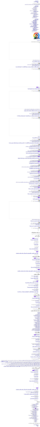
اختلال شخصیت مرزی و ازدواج (10, 360)
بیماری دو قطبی (4, 361)
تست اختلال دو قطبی (25, 362)
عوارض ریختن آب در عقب (12, 364)
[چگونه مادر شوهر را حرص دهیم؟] (35, 223)
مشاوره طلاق (34, 65)
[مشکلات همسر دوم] (37, 176)
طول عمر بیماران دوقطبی (10, 363)
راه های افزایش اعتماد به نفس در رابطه (34, 363)
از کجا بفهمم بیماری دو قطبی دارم (4, 360)
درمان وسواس (35, 15)
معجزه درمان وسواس (12, 365)
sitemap (37, 425)
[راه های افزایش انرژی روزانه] (34, 378)
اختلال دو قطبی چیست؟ (34, 278)
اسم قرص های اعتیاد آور (37, 361)
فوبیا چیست (22, 365)
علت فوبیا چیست (22, 364)
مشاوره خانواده (36, 6)
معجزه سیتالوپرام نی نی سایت (37, 366)
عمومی (37, 87)
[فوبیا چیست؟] (38, 339)
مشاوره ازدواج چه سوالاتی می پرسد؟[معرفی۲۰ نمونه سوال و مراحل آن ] (28, 115)
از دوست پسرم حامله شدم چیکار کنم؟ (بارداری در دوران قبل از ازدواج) (29, 158)
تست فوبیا (21, 362)
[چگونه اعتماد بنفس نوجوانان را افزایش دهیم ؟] (32, 391)
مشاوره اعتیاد (35, 281)
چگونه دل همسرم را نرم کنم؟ (35, 220)
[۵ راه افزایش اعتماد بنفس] (34, 396)
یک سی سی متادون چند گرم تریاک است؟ (31, 282)
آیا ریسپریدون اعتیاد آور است (15, 360)
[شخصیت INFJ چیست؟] (24, 135)
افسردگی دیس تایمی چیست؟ (35, 356)
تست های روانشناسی (35, 16)
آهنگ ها (37, 403)
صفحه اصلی (36, 5)
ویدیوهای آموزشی (36, 1)
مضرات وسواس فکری (36, 351)
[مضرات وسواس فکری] (36, 349)
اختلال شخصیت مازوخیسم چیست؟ (32, 287)
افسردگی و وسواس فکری (19, 361)
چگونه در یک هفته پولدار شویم (24, 366)
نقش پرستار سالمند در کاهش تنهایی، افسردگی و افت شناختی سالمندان (27, 253)
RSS (37, 2)
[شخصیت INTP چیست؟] (24, 59)
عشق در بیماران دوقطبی (37, 364)
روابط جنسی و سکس (35, 109)
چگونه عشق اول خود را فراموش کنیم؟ (34, 88)
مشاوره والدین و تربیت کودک (33, 10)
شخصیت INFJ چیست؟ (36, 137)
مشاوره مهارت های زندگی (34, 13)
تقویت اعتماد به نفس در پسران (16, 362)
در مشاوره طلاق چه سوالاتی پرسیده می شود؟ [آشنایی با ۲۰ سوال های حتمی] (28, 66)
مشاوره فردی (35, 25)
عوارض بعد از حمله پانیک (17, 364)
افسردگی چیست (14, 361)
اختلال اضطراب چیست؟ (34, 239)
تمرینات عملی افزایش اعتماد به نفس (8, 362)
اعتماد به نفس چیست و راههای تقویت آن (30, 361)
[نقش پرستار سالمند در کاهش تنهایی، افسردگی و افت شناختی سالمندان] (35, 387)
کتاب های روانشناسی (35, 409)
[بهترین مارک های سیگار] (36, 344)
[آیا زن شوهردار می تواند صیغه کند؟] (35, 181)
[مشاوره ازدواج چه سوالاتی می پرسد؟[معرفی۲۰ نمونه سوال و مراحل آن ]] (34, 113)
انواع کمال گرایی (10, 361)
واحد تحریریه (38, 40)
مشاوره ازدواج (35, 20)
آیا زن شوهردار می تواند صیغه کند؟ (34, 183)
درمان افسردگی (36, 238)
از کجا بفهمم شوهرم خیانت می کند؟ (34, 188)
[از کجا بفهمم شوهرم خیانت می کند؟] (35, 186)
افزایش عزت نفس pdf (24, 361)
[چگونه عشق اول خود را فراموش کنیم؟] (24, 86)
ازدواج (36, 419)
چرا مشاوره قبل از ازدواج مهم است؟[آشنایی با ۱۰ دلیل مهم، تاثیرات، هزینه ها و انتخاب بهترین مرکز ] (24, 142)
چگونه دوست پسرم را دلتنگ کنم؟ (34, 168)
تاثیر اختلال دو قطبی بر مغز (36, 362)
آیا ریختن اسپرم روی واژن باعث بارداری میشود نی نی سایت (27, 360)
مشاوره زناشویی (35, 9)
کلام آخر (5, 366)
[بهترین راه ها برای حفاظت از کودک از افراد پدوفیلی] (24, 108)
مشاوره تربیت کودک (34, 8)
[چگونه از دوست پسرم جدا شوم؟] (35, 171)
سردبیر (38, 348)
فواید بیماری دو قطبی (27, 365)
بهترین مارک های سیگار (36, 346)
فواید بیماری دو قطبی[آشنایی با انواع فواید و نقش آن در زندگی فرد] (28, 291)
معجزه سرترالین (8, 365)
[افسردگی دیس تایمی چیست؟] (35, 354)
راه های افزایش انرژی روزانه (33, 248)
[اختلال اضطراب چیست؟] (35, 369)
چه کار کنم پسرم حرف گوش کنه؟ (34, 163)
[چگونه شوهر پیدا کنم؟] (36, 196)
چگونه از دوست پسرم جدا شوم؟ (35, 173)
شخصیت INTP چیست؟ (36, 61)
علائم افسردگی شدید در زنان (26, 364)
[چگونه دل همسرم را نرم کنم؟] (24, 218)
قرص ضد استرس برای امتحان (17, 365)
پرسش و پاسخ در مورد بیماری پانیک (31, 366)
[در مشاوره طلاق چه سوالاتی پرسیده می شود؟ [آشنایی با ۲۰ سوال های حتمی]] (33, 64)
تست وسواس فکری (34, 17)
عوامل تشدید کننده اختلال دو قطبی (35, 365)
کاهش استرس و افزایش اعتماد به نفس (13, 366)
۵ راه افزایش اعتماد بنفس (34, 398)
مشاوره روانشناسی (35, 11)
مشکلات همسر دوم (37, 178)
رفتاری (39, 87)
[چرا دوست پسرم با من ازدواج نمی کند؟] (34, 191)
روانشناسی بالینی (36, 27)
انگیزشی (35, 420)
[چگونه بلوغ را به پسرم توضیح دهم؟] (35, 145)
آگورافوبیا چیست (38, 360)
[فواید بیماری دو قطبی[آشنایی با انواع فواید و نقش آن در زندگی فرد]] (35, 289)
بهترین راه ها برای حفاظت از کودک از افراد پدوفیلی (32, 110)
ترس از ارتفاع (30, 362)
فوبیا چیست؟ (36, 244)
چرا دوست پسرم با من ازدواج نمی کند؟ (34, 193)
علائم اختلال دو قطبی (31, 364)
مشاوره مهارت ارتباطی (34, 12)
